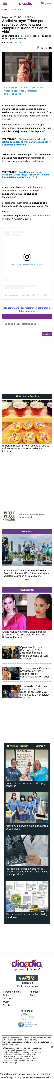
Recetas (7, 1002)
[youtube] (35, 966)
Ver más (40, 743)
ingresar (47, 3)
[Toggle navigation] (5, 3)
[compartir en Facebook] (38, 48)
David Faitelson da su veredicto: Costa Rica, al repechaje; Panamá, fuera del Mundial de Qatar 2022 (26, 175)
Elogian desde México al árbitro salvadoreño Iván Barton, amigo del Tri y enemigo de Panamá (26, 142)
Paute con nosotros (27, 983)
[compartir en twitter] (42, 48)
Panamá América (12, 989)
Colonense (25, 87)
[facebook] (27, 966)
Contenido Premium (29, 396)
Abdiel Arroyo (11, 87)
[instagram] (39, 966)
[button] (6, 556)
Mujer (6, 999)
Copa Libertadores (28, 90)
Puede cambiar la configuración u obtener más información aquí (20, 1058)
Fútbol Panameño (12, 93)
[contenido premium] (27, 975)
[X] (31, 966)
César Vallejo (10, 90)
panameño (37, 87)
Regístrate (27, 980)
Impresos (35, 989)
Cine (32, 992)
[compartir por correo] (50, 48)
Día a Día (8, 995)
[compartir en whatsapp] (46, 48)
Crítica (6, 992)
